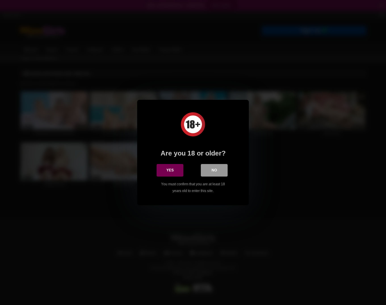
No (214, 170)
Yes (170, 170)
